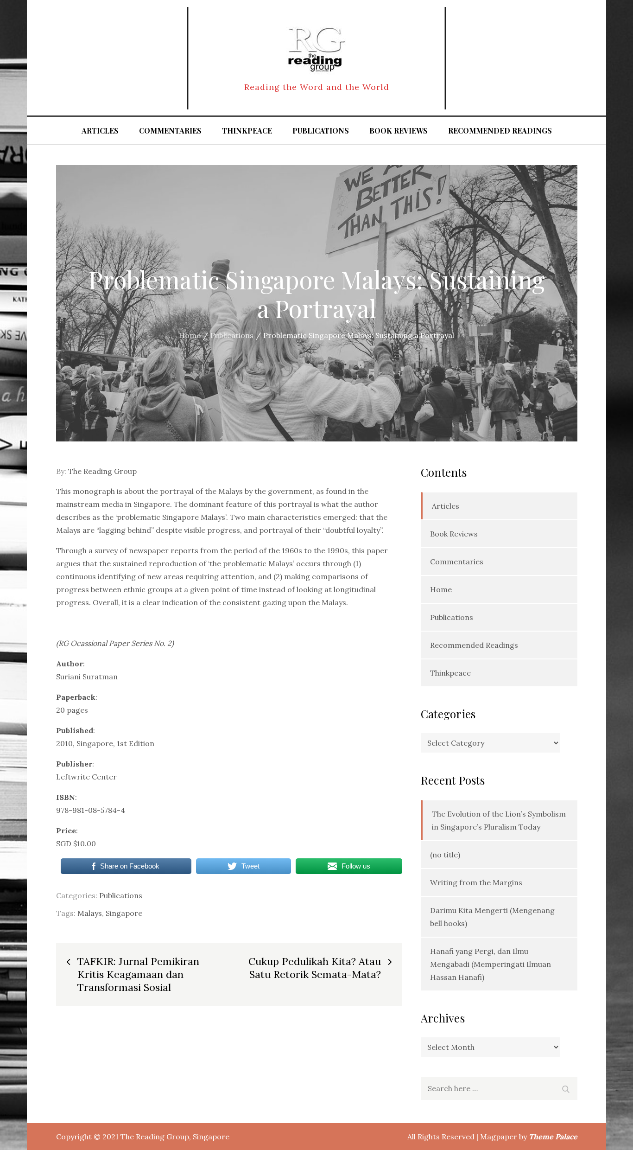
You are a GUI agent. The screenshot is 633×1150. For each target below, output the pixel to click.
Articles (100, 130)
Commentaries (170, 130)
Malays (89, 913)
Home (441, 589)
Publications (320, 130)
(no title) (445, 854)
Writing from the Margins (476, 882)
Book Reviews (398, 130)
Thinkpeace (247, 130)
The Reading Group (102, 471)
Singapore (124, 913)
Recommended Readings (500, 130)
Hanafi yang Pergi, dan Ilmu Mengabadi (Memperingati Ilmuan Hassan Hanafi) (490, 964)
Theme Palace (553, 1136)
